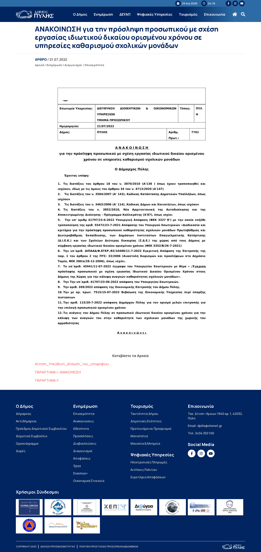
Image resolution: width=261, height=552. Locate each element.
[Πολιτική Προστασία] (29, 525)
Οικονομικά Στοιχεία (88, 481)
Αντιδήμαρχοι (26, 421)
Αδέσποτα (81, 429)
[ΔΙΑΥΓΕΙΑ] (143, 507)
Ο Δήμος (80, 14)
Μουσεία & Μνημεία (145, 443)
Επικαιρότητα (94, 65)
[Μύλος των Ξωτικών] (86, 525)
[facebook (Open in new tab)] (228, 3)
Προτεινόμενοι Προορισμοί (151, 429)
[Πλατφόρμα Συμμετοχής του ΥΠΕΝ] (29, 507)
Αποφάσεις (81, 458)
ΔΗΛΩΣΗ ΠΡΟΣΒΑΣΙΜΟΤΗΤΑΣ (58, 546)
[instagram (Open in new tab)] (235, 3)
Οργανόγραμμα (27, 443)
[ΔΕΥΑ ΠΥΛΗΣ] (229, 507)
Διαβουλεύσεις (84, 443)
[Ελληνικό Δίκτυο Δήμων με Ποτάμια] (58, 507)
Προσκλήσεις (83, 436)
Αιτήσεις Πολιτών (143, 470)
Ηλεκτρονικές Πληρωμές (148, 462)
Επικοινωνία (214, 14)
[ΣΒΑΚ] (201, 507)
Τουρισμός (188, 14)
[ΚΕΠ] (115, 507)
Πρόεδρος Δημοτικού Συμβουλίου (41, 429)
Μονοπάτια (139, 436)
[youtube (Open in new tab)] (242, 3)
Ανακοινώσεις (83, 421)
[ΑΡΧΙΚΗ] (234, 14)
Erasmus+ (80, 473)
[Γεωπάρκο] (172, 507)
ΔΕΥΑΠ (124, 14)
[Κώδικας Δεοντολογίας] (86, 507)
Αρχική (39, 65)
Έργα (77, 466)
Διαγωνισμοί (73, 65)
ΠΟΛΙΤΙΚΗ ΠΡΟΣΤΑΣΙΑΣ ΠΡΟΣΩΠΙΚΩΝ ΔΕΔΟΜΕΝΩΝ (108, 546)
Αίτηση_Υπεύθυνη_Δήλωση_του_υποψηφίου (72, 364)
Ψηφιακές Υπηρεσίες (154, 14)
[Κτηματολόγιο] (58, 525)
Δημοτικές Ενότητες (146, 421)
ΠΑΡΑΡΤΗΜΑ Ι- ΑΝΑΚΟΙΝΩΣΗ (58, 372)
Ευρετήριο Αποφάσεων (148, 477)
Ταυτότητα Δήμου (144, 414)
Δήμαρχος (23, 414)
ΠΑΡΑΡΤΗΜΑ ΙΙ (46, 380)
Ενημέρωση (103, 14)
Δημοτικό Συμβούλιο (31, 436)
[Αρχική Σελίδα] (35, 14)
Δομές (20, 451)
